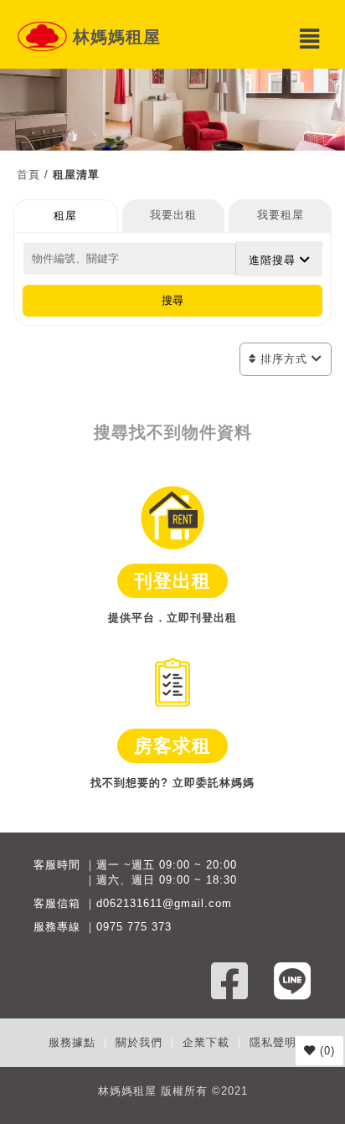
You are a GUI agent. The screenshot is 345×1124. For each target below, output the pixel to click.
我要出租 (173, 215)
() (325, 1050)
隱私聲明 (273, 1042)
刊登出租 (172, 580)
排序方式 (284, 359)
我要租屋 (280, 215)
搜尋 (172, 300)
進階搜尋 (274, 260)
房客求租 (172, 745)
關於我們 (139, 1042)
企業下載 (206, 1042)
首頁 (28, 174)
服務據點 (72, 1042)
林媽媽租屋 (117, 37)
